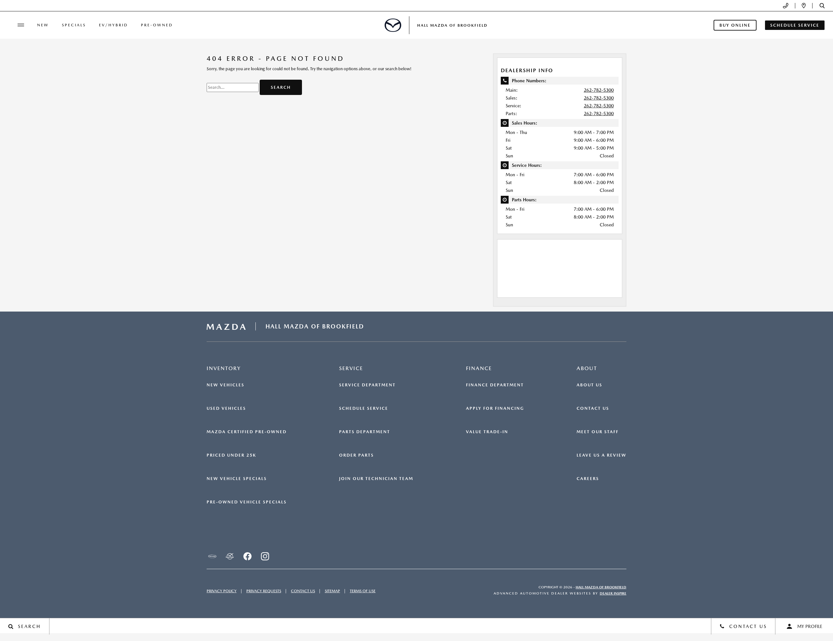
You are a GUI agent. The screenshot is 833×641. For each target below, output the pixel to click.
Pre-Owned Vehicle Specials (247, 502)
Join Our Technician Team (376, 478)
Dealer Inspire (613, 593)
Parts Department (364, 432)
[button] (822, 6)
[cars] (212, 556)
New (43, 25)
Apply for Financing (495, 408)
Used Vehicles (226, 408)
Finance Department (495, 385)
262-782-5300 (599, 90)
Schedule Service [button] (794, 25)
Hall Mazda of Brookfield (601, 587)
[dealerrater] (230, 556)
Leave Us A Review (601, 455)
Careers (588, 478)
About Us (589, 385)
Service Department (367, 385)
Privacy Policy (222, 591)
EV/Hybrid (113, 25)
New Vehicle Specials (237, 478)
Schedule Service (363, 408)
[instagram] (265, 556)
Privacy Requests (263, 591)
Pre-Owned (157, 25)
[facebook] (247, 556)
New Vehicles (225, 385)
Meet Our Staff (598, 432)
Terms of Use (363, 591)
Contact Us (593, 408)
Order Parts (356, 455)
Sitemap (332, 591)
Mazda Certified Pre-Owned (247, 432)
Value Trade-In (487, 432)
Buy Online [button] (735, 25)
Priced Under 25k (231, 455)
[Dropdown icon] (785, 5)
